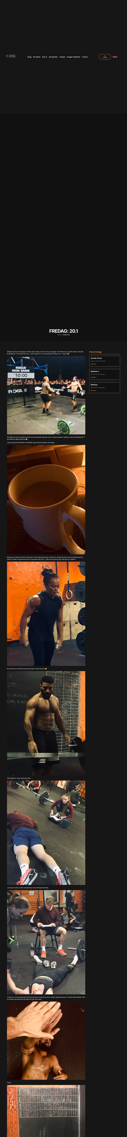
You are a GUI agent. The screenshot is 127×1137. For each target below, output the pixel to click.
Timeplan (62, 57)
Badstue (94, 385)
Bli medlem (36, 57)
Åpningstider (53, 57)
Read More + (94, 364)
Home (59, 335)
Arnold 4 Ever (96, 358)
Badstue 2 (95, 371)
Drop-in (44, 57)
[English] (114, 57)
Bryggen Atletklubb (73, 57)
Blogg (29, 57)
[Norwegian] (116, 57)
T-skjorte (85, 57)
